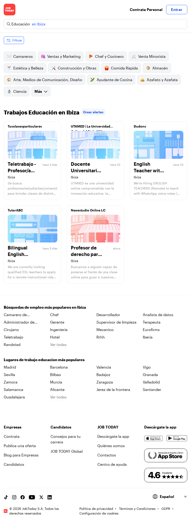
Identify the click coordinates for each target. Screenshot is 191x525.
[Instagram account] (14, 497)
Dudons (140, 126)
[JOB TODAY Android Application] (177, 438)
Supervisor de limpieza (116, 322)
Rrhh (100, 337)
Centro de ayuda (112, 464)
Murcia (56, 382)
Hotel (55, 337)
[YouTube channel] (32, 497)
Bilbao (55, 374)
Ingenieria (59, 329)
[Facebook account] (22, 497)
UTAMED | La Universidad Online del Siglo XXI (90, 127)
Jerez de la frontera (113, 389)
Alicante (57, 389)
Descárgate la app (113, 436)
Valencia (103, 367)
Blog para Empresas (21, 455)
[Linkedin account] (50, 497)
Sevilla (9, 374)
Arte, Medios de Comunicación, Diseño (47, 79)
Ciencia (20, 91)
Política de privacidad (96, 509)
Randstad (12, 344)
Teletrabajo (13, 337)
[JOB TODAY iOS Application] (153, 438)
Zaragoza (104, 382)
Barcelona (59, 367)
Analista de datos (158, 314)
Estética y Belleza (28, 68)
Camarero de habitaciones (15, 315)
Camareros (23, 56)
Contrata (12, 436)
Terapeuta (151, 322)
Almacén (160, 68)
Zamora (10, 382)
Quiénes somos (111, 445)
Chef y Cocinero (109, 56)
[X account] (41, 497)
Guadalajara (14, 397)
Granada (150, 374)
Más (38, 91)
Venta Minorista (152, 56)
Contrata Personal (146, 9)
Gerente (57, 322)
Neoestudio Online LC (88, 210)
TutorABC (15, 210)
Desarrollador (108, 314)
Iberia (148, 337)
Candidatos (14, 464)
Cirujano (11, 329)
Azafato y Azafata (162, 79)
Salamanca (13, 389)
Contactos (106, 455)
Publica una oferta (20, 445)
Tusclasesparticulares (25, 126)
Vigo (147, 367)
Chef (54, 314)
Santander (152, 389)
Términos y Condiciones (137, 509)
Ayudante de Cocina (114, 79)
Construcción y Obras (77, 68)
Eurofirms (151, 329)
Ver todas (58, 344)
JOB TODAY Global (67, 451)
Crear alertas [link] (93, 112)
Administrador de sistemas (19, 322)
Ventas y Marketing (64, 56)
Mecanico (105, 329)
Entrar (176, 9)
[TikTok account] (6, 497)
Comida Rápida (124, 68)
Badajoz (103, 374)
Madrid (10, 367)
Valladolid (151, 382)
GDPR (165, 509)
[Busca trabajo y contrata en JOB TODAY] (9, 9)
